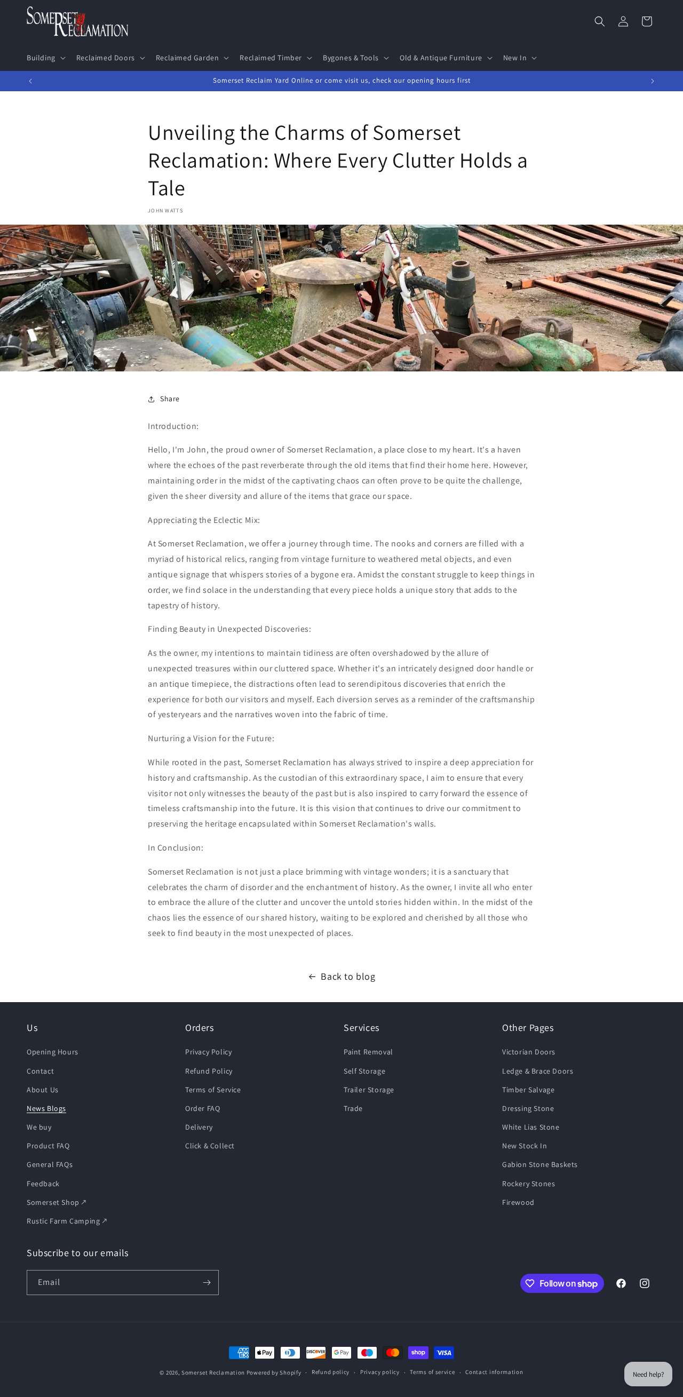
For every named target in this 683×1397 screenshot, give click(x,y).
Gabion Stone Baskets (540, 1165)
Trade (353, 1108)
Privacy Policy (208, 1052)
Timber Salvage (528, 1089)
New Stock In (524, 1146)
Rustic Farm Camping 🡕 (67, 1221)
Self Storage (364, 1071)
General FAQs (50, 1165)
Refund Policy (209, 1071)
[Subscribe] (206, 1282)
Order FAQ (202, 1108)
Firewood (518, 1202)
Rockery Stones (528, 1183)
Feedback (43, 1183)
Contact (40, 1071)
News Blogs (46, 1108)
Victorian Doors (528, 1052)
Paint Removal (368, 1052)
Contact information (494, 1372)
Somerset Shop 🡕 (56, 1202)
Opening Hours (52, 1052)
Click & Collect (210, 1146)
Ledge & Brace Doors (537, 1071)
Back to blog (348, 976)
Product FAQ (48, 1146)
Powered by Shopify (274, 1372)
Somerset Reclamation (213, 1372)
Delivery (199, 1127)
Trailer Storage (369, 1089)
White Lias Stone (531, 1127)
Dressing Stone (528, 1108)
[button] (45, 57)
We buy (39, 1127)
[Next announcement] (652, 81)
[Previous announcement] (30, 81)
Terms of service (432, 1372)
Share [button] (170, 398)
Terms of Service (213, 1089)
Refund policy (331, 1372)
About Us (43, 1089)
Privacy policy (380, 1372)
